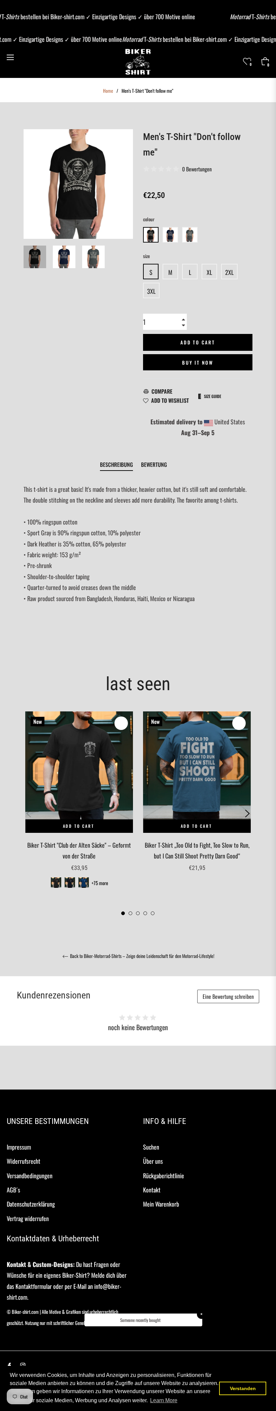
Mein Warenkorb (161, 1204)
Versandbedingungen (30, 1175)
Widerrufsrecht (23, 1161)
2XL (229, 272)
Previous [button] (28, 813)
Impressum (19, 1146)
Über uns (153, 1161)
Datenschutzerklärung (31, 1204)
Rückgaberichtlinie (163, 1175)
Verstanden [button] (243, 1388)
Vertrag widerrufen (28, 1218)
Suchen (151, 1146)
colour (148, 219)
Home (108, 90)
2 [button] (130, 913)
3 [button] (138, 913)
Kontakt (152, 1189)
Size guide (212, 396)
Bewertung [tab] (154, 464)
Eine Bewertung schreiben (228, 996)
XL (209, 272)
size (146, 255)
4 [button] (145, 913)
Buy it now (197, 362)
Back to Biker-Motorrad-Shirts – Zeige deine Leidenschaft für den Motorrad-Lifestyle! (141, 956)
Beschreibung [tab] (116, 464)
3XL (151, 291)
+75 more (100, 882)
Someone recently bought (140, 1320)
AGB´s (13, 1189)
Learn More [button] (163, 1400)
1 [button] (123, 913)
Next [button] (247, 813)
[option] (79, 808)
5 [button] (152, 913)
